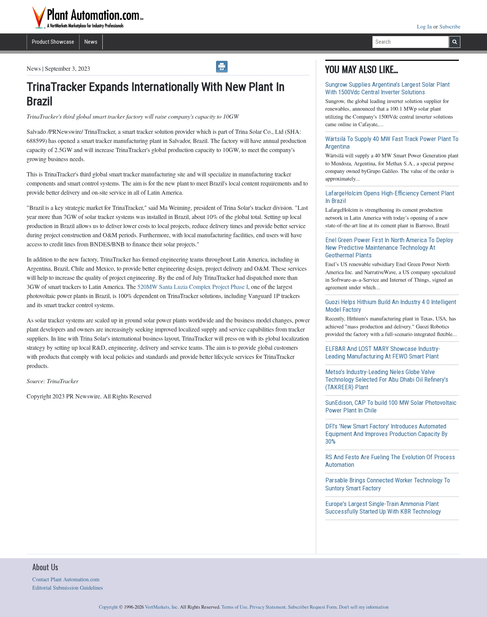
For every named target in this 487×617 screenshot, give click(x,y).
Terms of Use (234, 607)
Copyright (108, 607)
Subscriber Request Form (312, 607)
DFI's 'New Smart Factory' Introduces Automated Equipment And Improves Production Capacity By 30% (386, 433)
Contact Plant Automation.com (65, 579)
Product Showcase (53, 41)
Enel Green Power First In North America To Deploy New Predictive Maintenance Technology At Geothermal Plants (389, 247)
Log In (425, 26)
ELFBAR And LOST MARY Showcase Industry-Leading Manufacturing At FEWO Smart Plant (382, 352)
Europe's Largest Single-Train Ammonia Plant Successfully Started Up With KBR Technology (383, 507)
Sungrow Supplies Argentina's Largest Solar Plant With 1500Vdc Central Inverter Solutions (387, 88)
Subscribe (449, 26)
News (90, 41)
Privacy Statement (268, 607)
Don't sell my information (363, 607)
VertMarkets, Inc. (162, 607)
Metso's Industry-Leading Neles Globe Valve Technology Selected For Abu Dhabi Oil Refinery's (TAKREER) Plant (386, 379)
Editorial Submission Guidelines (67, 587)
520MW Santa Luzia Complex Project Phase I (192, 286)
